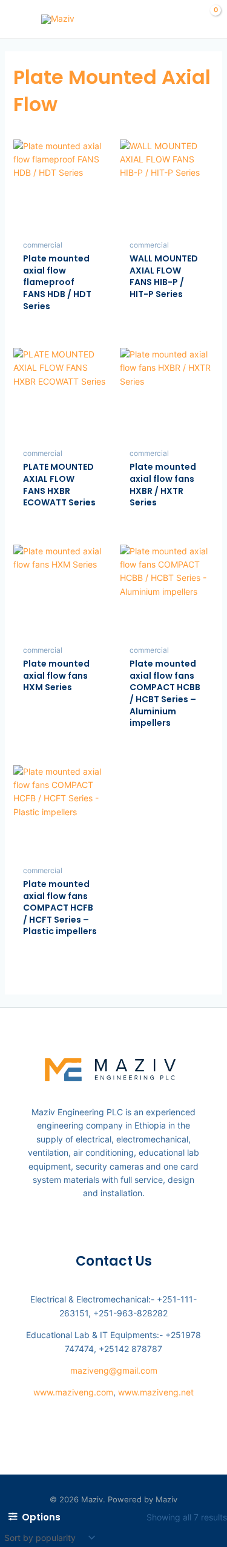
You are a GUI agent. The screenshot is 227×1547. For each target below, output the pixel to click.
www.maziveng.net (156, 1392)
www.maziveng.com (73, 1392)
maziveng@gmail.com (113, 1370)
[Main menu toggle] (17, 19)
